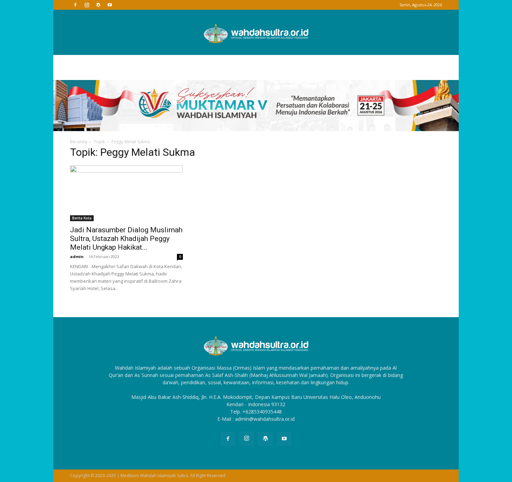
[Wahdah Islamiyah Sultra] (256, 32)
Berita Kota (82, 218)
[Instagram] (87, 5)
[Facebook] (75, 5)
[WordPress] (98, 5)
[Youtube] (109, 5)
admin (77, 256)
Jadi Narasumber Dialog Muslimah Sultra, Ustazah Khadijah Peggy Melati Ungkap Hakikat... (126, 238)
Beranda (78, 142)
